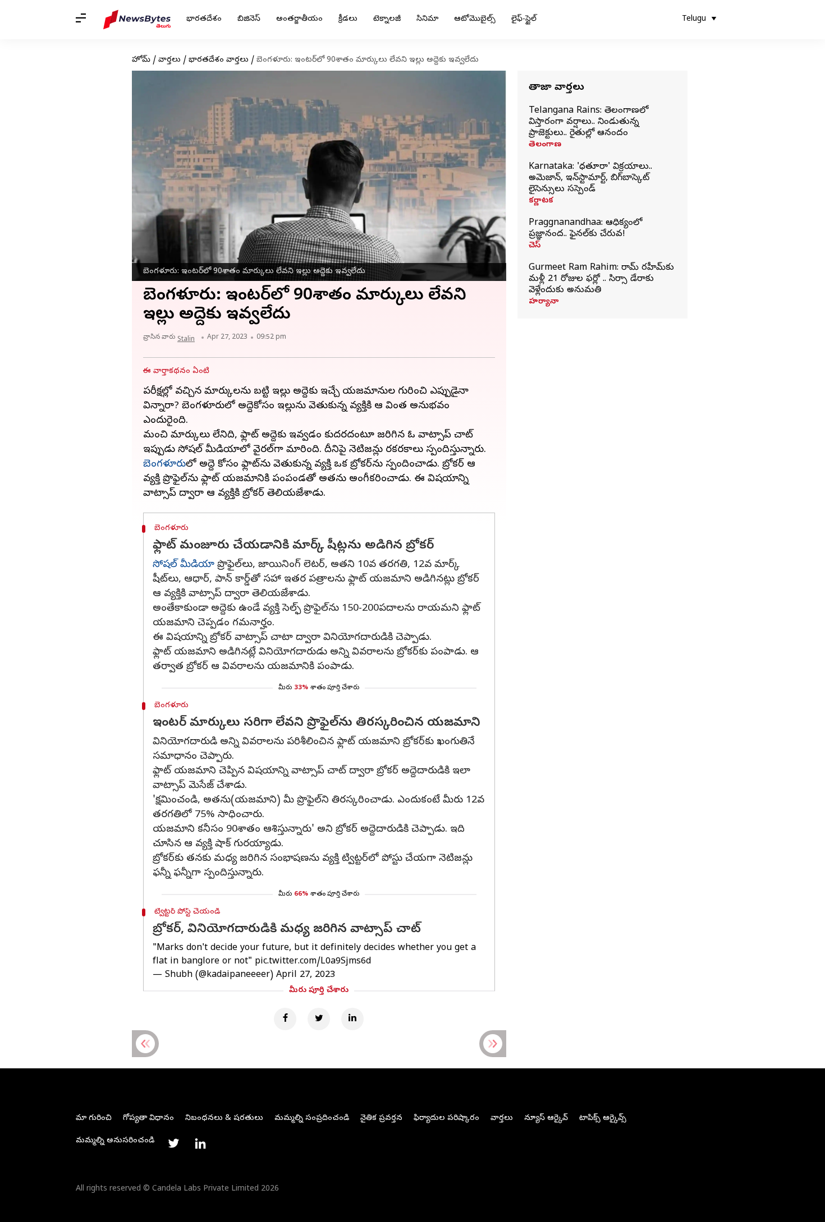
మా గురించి (94, 1118)
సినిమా (427, 19)
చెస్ (534, 246)
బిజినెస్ (248, 19)
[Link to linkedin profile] (200, 1143)
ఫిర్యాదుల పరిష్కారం (446, 1118)
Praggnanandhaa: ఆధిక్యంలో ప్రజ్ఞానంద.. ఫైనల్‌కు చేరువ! (585, 229)
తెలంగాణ (545, 145)
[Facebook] (285, 1019)
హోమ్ (141, 60)
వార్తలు (169, 60)
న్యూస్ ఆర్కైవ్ (546, 1118)
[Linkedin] (352, 1019)
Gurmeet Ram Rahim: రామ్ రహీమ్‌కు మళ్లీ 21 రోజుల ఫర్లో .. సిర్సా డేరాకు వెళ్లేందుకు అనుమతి (601, 279)
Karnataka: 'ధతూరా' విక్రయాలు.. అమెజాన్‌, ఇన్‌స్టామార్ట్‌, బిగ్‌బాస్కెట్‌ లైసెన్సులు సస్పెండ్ (590, 178)
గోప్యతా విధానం (148, 1118)
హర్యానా (543, 302)
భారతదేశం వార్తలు (219, 60)
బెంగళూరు (164, 465)
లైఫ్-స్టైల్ (524, 19)
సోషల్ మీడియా (183, 565)
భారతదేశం (204, 19)
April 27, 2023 (305, 975)
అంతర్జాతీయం (299, 19)
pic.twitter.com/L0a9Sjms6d (313, 962)
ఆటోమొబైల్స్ (475, 19)
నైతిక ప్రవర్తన (381, 1118)
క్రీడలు (348, 19)
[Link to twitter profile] (173, 1143)
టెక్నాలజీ (387, 19)
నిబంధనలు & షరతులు (224, 1118)
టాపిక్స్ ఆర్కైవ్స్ (602, 1118)
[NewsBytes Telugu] (137, 20)
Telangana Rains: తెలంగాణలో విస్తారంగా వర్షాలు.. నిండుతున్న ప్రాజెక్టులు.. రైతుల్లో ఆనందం (588, 122)
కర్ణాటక (541, 201)
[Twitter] (319, 1019)
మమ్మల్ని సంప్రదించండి (311, 1118)
